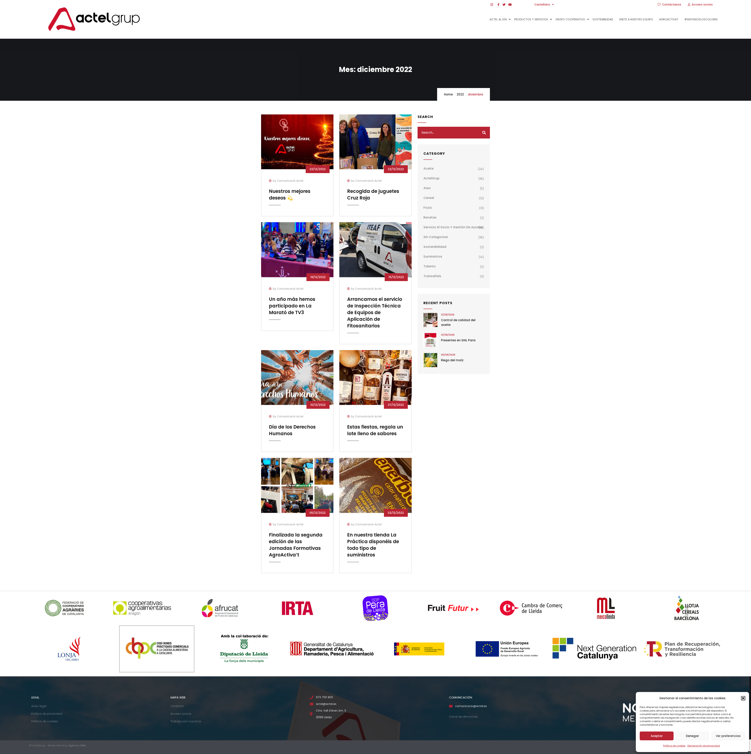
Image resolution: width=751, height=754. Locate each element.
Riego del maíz (452, 360)
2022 (460, 94)
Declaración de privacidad (703, 745)
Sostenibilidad (434, 246)
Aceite (428, 168)
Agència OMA (77, 745)
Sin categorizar (435, 237)
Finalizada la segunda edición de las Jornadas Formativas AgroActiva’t (295, 545)
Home (448, 94)
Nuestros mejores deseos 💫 (289, 194)
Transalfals (432, 276)
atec (427, 188)
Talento (429, 266)
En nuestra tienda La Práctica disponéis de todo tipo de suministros (373, 545)
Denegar (692, 736)
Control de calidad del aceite (458, 322)
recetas (430, 217)
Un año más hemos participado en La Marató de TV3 (292, 306)
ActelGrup (431, 178)
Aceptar (657, 736)
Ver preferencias (728, 736)
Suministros (432, 256)
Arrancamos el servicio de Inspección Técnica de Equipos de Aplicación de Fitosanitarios (374, 312)
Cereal (428, 198)
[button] (743, 698)
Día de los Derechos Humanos (292, 430)
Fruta (427, 207)
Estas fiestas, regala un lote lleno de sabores (375, 430)
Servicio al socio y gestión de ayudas (453, 227)
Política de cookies (674, 745)
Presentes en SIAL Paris (458, 340)
